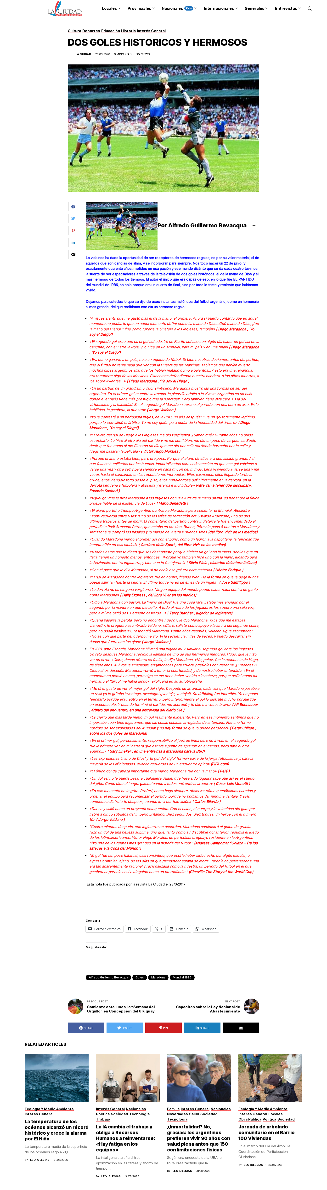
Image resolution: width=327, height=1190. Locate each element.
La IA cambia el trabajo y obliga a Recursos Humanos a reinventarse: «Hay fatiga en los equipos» (125, 1138)
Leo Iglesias (40, 1159)
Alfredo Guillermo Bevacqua (108, 977)
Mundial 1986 (182, 977)
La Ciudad (83, 54)
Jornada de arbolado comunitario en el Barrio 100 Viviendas (266, 1132)
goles (139, 977)
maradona (158, 977)
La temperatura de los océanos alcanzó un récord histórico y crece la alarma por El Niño (57, 1130)
